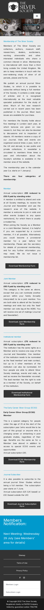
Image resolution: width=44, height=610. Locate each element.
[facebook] (20, 578)
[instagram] (24, 578)
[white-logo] (22, 3)
